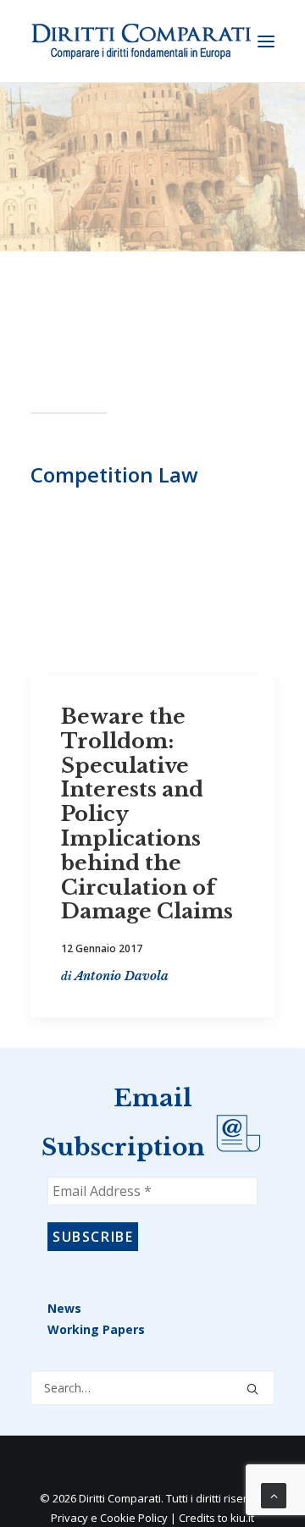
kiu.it (242, 1517)
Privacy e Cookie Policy (109, 1517)
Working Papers (96, 1329)
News (64, 1308)
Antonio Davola (122, 976)
